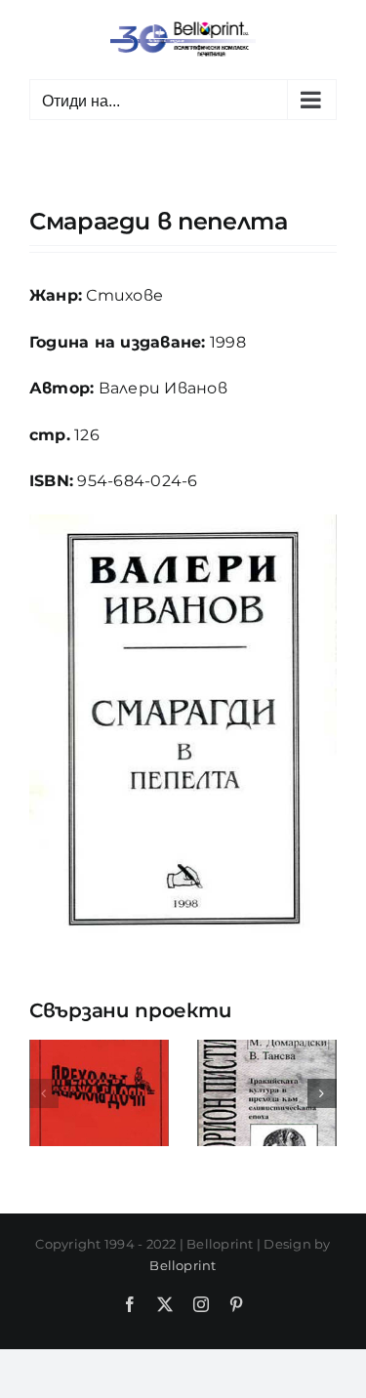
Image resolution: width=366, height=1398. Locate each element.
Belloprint (182, 1265)
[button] (44, 1093)
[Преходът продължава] (99, 1049)
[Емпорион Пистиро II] (267, 1049)
